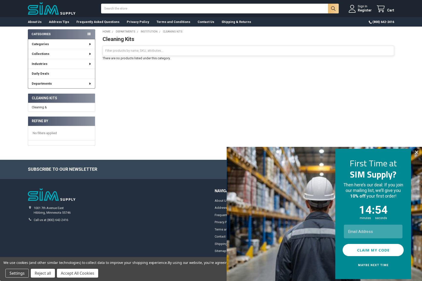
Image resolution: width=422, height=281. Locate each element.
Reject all (43, 273)
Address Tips (59, 22)
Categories (40, 44)
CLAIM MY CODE (373, 250)
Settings (17, 273)
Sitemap (220, 251)
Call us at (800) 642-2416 (51, 220)
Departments (42, 83)
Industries (39, 64)
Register (365, 10)
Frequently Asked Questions (97, 22)
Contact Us (206, 22)
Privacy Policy (138, 22)
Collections (40, 54)
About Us (35, 22)
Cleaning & (39, 107)
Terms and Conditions (173, 22)
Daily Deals (40, 73)
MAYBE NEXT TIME (373, 265)
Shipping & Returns (236, 22)
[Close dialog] (416, 152)
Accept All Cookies (77, 273)
